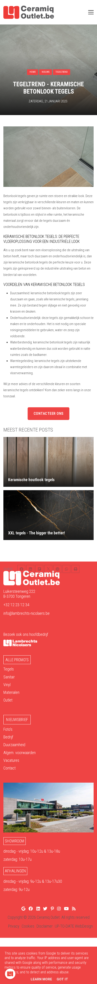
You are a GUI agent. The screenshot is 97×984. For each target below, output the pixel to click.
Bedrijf (8, 737)
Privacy (13, 926)
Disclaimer (45, 926)
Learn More (41, 979)
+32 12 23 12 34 (16, 604)
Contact (9, 768)
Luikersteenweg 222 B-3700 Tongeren (19, 594)
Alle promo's (17, 659)
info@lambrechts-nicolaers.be (26, 613)
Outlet (7, 700)
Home (33, 72)
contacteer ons (49, 413)
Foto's (7, 729)
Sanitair (9, 677)
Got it (62, 979)
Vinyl (7, 684)
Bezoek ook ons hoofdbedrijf (25, 634)
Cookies (28, 926)
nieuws (45, 72)
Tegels (8, 669)
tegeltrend (61, 72)
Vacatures (11, 760)
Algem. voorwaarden (19, 752)
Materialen (11, 692)
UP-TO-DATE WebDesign (74, 926)
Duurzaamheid (14, 744)
